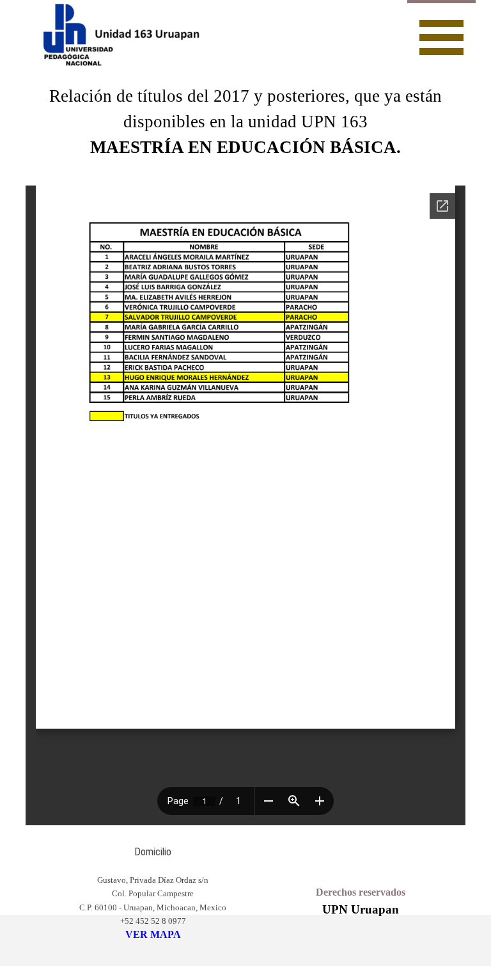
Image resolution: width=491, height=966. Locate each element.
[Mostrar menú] (441, 36)
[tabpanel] (245, 121)
